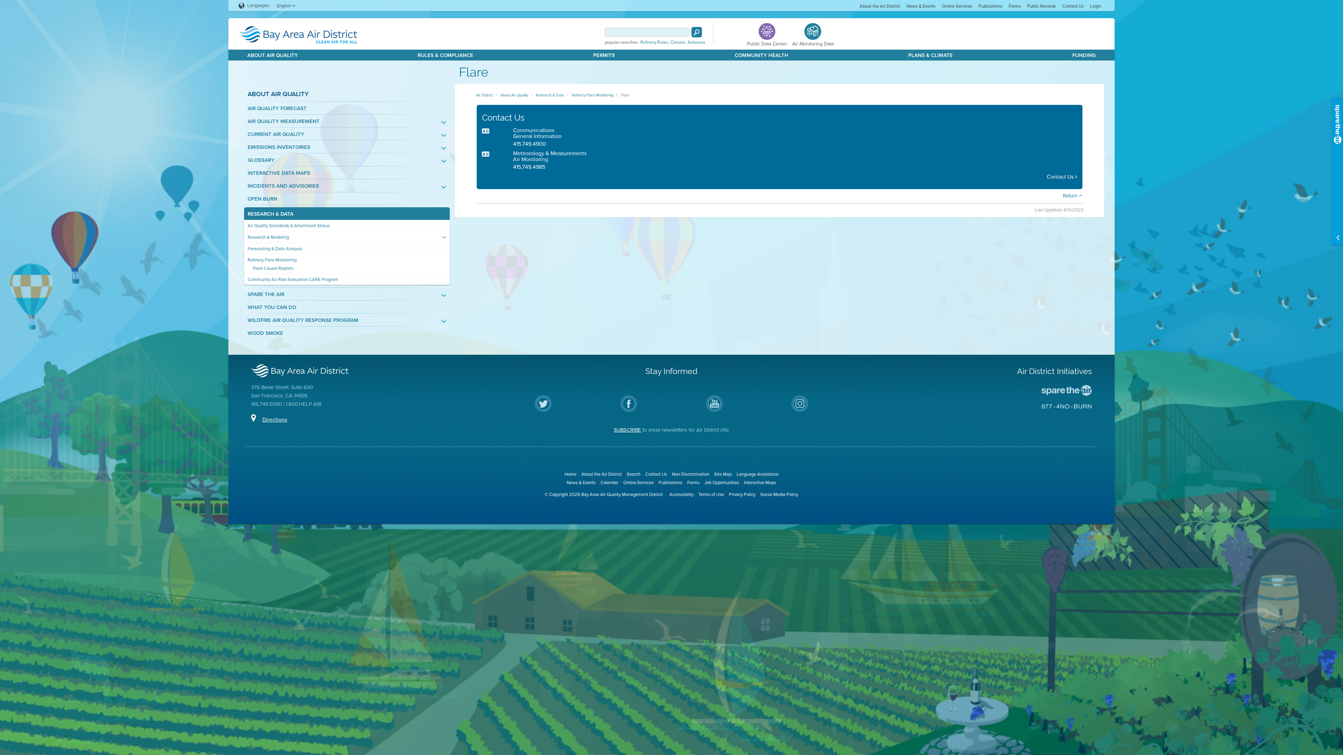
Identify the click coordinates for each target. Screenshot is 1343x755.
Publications (990, 6)
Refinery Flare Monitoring (272, 260)
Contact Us (1073, 6)
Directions (274, 420)
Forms (1015, 6)
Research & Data (270, 214)
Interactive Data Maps (279, 173)
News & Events (921, 6)
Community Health (761, 55)
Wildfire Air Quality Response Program (303, 320)
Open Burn (262, 199)
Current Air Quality (276, 134)
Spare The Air (266, 294)
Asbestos (696, 42)
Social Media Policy (779, 494)
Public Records (1041, 6)
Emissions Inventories (279, 147)
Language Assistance (758, 474)
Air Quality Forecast (277, 108)
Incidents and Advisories (283, 186)
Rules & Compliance (445, 55)
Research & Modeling (268, 237)
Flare (625, 95)
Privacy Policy (742, 494)
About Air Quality (272, 55)
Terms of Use (711, 494)
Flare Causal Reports (273, 268)
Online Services (957, 6)
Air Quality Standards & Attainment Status (289, 225)
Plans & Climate (930, 55)
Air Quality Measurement (284, 121)
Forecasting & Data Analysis (275, 248)
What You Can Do (272, 307)
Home (570, 474)
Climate (677, 42)
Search (633, 474)
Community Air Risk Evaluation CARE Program (293, 279)
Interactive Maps (760, 482)
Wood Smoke (265, 333)
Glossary (261, 160)
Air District (484, 95)
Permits (604, 55)
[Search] (696, 32)
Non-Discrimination (690, 474)
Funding (1084, 55)
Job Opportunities (721, 482)
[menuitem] (880, 6)
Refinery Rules (654, 42)
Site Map (723, 474)
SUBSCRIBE (627, 430)
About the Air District (880, 6)
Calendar (609, 482)
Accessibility (681, 494)
